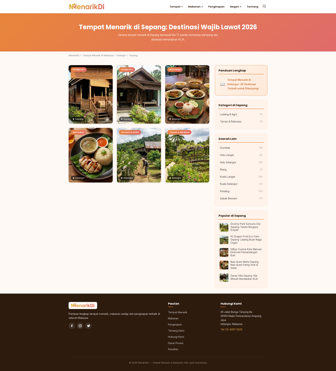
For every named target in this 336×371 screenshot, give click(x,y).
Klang (241, 169)
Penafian (173, 349)
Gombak (241, 147)
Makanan (194, 6)
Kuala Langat (241, 176)
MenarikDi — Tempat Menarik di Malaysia (91, 55)
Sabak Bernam (241, 198)
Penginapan (216, 6)
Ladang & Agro (241, 114)
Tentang (252, 6)
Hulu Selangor (241, 162)
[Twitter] (88, 326)
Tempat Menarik (177, 312)
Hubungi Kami (176, 336)
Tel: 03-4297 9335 (231, 329)
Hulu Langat (241, 154)
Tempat (175, 6)
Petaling (241, 191)
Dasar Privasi (175, 343)
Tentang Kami (176, 330)
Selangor (121, 55)
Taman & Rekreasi (241, 121)
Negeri (234, 6)
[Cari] (264, 6)
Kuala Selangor (241, 183)
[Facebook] (72, 326)
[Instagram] (80, 326)
